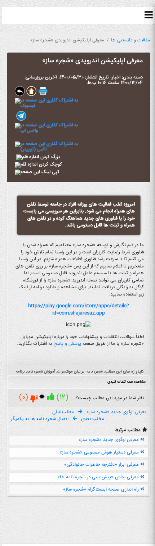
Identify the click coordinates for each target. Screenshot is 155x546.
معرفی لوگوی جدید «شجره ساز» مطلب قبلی (99, 412)
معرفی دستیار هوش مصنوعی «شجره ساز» (99, 452)
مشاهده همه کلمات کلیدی (126, 382)
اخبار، (114, 77)
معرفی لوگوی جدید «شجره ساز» (109, 439)
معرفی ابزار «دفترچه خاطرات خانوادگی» (102, 464)
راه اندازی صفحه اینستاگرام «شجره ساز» (101, 489)
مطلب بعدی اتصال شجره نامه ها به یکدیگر (57, 419)
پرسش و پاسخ (67, 343)
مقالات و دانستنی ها (130, 40)
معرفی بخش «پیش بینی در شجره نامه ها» (98, 477)
